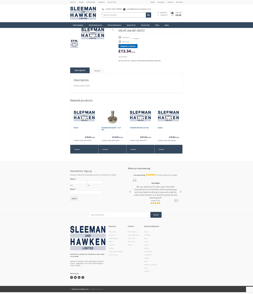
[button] (112, 30)
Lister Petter (148, 265)
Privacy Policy (113, 268)
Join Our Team (112, 2)
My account (179, 2)
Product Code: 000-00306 (112, 134)
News (167, 25)
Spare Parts (131, 25)
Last (88, 185)
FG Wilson (147, 249)
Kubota (146, 262)
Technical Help (90, 2)
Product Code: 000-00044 (168, 134)
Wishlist (163, 13)
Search (156, 228)
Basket (153, 2)
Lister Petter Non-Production (145, 61)
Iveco (146, 255)
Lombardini (148, 268)
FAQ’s (157, 25)
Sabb (145, 275)
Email (73, 189)
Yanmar (146, 285)
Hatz (145, 252)
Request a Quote (127, 46)
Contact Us (101, 2)
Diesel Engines (78, 25)
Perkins (146, 272)
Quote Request (113, 252)
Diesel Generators (95, 25)
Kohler (146, 258)
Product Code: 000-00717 (140, 134)
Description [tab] (80, 70)
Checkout (170, 2)
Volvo (146, 281)
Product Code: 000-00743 (84, 134)
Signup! (74, 198)
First (71, 185)
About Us (73, 2)
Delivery (111, 262)
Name (73, 179)
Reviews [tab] (97, 71)
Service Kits (145, 25)
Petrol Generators (114, 25)
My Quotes (161, 2)
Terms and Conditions (116, 265)
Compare (163, 15)
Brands (81, 2)
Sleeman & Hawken (150, 278)
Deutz (146, 245)
